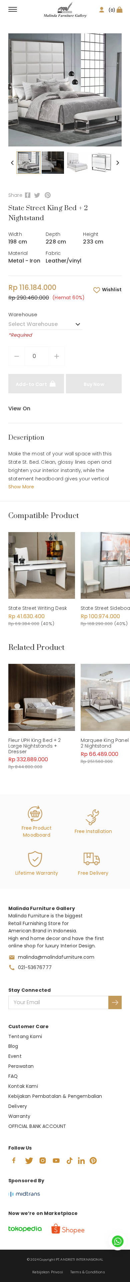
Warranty (19, 1116)
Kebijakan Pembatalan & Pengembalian (55, 1096)
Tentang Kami (25, 1036)
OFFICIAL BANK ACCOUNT (37, 1126)
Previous (12, 163)
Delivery (17, 1106)
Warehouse (22, 314)
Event (15, 1056)
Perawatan (21, 1066)
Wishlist (112, 289)
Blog (13, 1046)
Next (118, 163)
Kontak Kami (23, 1086)
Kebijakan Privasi (47, 1272)
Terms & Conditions (87, 1272)
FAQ (13, 1076)
